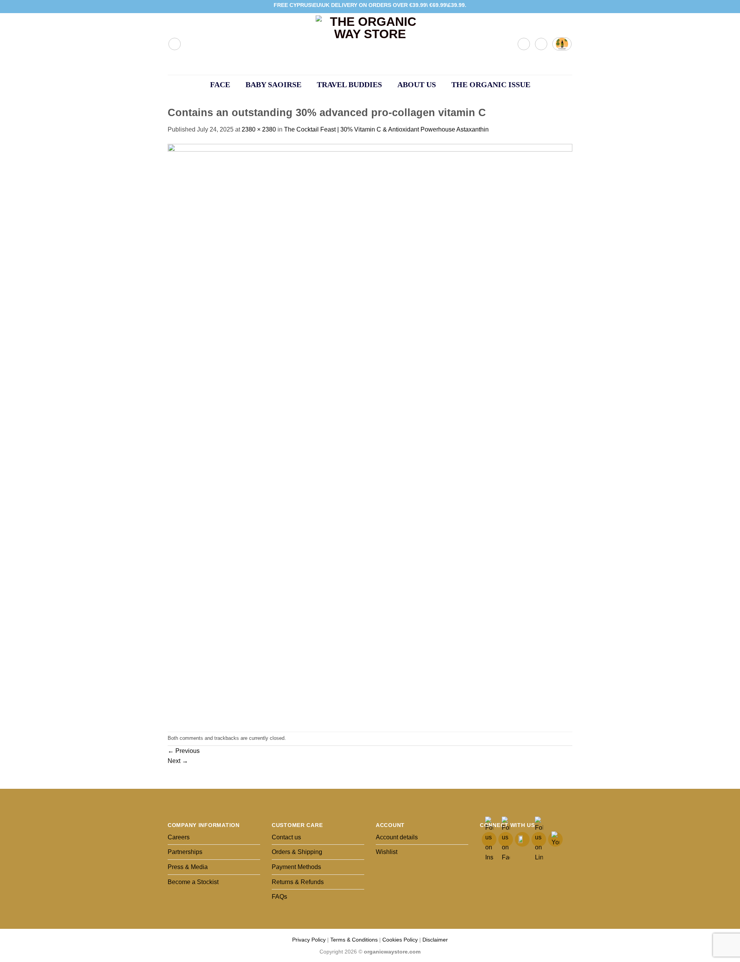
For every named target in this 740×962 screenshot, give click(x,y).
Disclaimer (435, 940)
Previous (184, 751)
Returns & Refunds (298, 882)
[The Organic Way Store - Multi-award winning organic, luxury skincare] (370, 44)
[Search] (174, 44)
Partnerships (185, 852)
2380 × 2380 (259, 129)
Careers (179, 837)
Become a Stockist (193, 882)
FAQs (279, 896)
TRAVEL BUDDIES (349, 84)
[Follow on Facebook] (546, 6)
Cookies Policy (400, 940)
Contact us (286, 837)
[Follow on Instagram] (554, 6)
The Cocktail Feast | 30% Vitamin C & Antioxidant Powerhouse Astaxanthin (386, 129)
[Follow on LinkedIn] (561, 6)
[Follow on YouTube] (568, 6)
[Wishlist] (541, 44)
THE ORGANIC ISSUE (490, 84)
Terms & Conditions (354, 940)
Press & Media (188, 867)
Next (178, 761)
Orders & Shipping (297, 852)
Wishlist (386, 852)
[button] (524, 44)
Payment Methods (296, 867)
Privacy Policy (309, 940)
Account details (397, 837)
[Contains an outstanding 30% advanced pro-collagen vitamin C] (370, 432)
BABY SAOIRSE (273, 84)
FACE (220, 84)
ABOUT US (416, 84)
